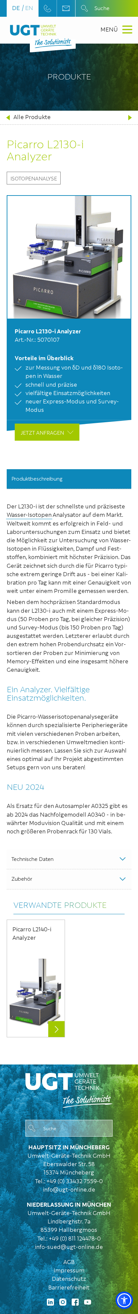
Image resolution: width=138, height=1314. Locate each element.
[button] (124, 1300)
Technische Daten (32, 859)
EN (29, 7)
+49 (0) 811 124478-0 (75, 1238)
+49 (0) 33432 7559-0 (75, 1180)
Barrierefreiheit (68, 1287)
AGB (69, 1261)
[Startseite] (33, 30)
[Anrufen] (47, 8)
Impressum (69, 1269)
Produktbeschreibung (37, 478)
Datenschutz (69, 1278)
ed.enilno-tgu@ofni (69, 1189)
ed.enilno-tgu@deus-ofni (69, 1246)
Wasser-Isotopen (29, 514)
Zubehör (21, 878)
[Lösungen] (69, 1088)
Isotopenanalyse (33, 178)
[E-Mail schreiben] (66, 8)
